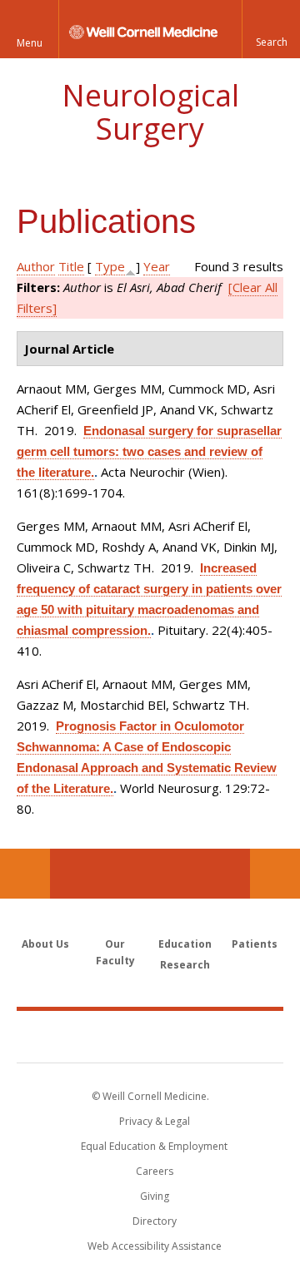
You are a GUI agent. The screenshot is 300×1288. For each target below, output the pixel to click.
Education (185, 944)
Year (156, 266)
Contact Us (275, 874)
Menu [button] (29, 43)
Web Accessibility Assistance (155, 1246)
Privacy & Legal (154, 1121)
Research (185, 965)
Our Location (25, 874)
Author (36, 266)
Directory (154, 1221)
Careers (154, 1171)
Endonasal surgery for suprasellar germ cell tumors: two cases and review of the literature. (149, 451)
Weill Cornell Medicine (150, 1036)
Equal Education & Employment (154, 1146)
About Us (45, 944)
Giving (154, 1196)
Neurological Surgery (150, 112)
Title (71, 266)
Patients (255, 944)
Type (110, 266)
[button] (271, 29)
